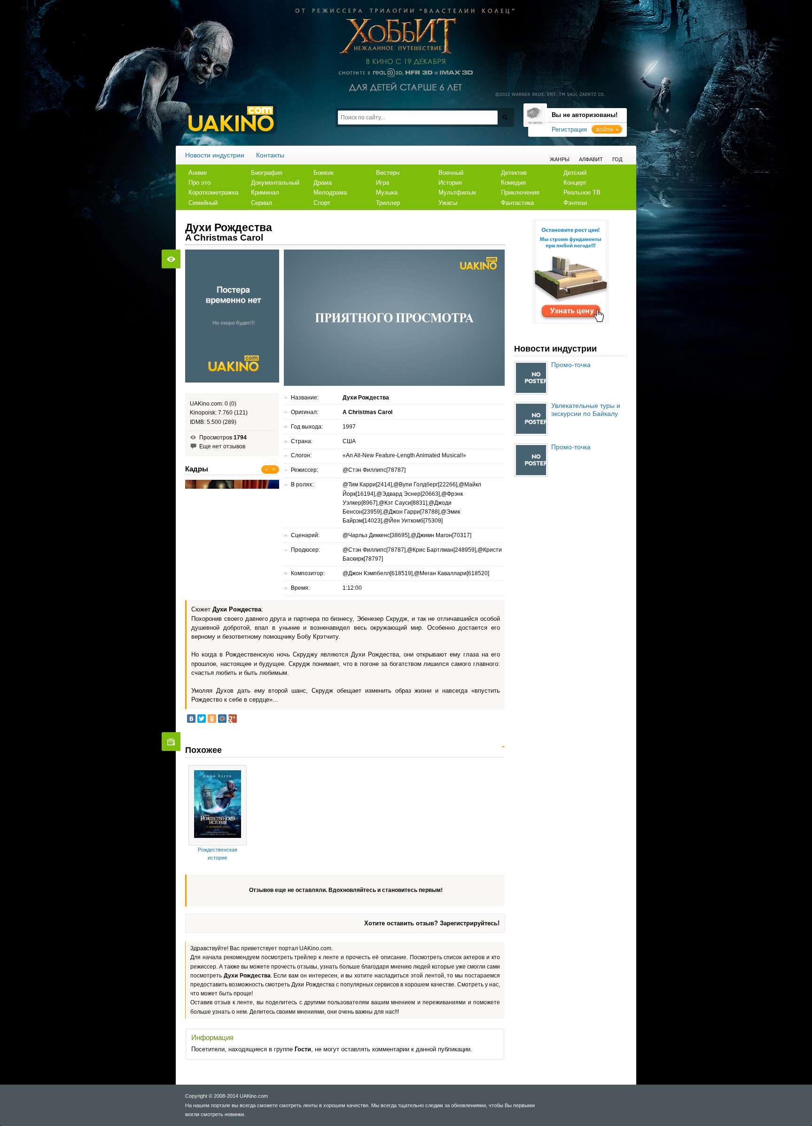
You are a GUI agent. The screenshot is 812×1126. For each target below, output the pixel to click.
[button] (607, 129)
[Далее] (274, 469)
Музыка (387, 192)
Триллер (388, 202)
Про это (199, 182)
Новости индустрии (214, 155)
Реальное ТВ (582, 192)
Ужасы (447, 202)
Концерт (574, 182)
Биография (266, 172)
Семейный (203, 202)
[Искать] (505, 117)
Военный (450, 172)
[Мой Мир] (222, 718)
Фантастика (517, 202)
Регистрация (569, 129)
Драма (322, 182)
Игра (382, 182)
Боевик (323, 172)
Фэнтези (575, 202)
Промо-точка (571, 364)
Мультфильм (457, 192)
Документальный (275, 182)
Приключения (520, 192)
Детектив (514, 172)
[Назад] (266, 469)
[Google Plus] (232, 718)
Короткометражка (213, 192)
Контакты (270, 155)
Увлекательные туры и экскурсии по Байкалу (585, 409)
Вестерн (387, 172)
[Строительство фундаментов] (570, 322)
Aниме (197, 172)
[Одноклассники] (212, 718)
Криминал (265, 192)
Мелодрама (330, 192)
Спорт (321, 202)
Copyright (196, 1096)
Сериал (261, 202)
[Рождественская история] (217, 805)
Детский (574, 172)
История (450, 182)
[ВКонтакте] (191, 718)
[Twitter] (201, 718)
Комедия (513, 182)
